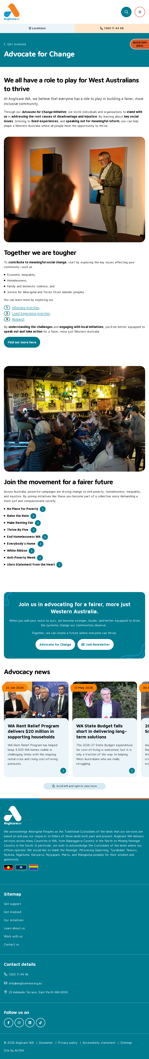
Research (18, 319)
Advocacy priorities (25, 307)
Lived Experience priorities (31, 313)
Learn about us (14, 928)
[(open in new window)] (8, 1022)
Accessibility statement (99, 1042)
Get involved (16, 44)
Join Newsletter (98, 644)
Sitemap (126, 1042)
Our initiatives (13, 920)
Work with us (13, 936)
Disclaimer (46, 1042)
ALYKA (19, 1050)
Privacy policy (68, 1042)
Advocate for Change (55, 644)
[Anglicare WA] (12, 11)
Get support (12, 903)
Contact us (11, 944)
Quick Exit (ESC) (140, 44)
